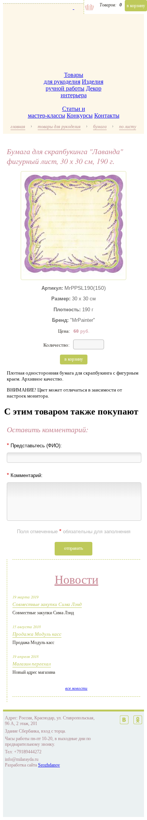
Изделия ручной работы (74, 85)
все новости (76, 688)
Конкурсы (80, 115)
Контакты (106, 115)
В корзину (136, 5)
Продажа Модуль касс (36, 633)
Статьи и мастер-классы (56, 112)
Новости (76, 579)
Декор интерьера (81, 91)
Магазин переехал (31, 663)
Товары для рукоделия (63, 78)
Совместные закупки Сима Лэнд (47, 604)
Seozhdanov (49, 765)
